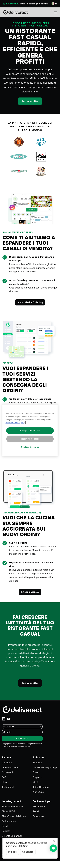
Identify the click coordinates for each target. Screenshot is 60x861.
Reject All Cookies (30, 439)
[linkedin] (4, 719)
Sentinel (37, 762)
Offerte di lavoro (10, 767)
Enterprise (38, 816)
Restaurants (39, 806)
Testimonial (8, 787)
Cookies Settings (30, 447)
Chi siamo (7, 762)
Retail (5, 826)
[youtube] (8, 719)
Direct (36, 772)
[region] (30, 431)
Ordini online (9, 821)
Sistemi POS (8, 811)
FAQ (4, 777)
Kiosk (36, 782)
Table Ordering (41, 787)
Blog (4, 782)
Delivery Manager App (45, 767)
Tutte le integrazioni (12, 806)
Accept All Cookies (30, 430)
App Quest (38, 792)
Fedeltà (6, 831)
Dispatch (37, 777)
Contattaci (7, 772)
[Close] (54, 841)
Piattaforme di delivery (14, 816)
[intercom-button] (53, 848)
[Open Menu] (55, 12)
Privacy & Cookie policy (15, 422)
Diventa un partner (12, 835)
